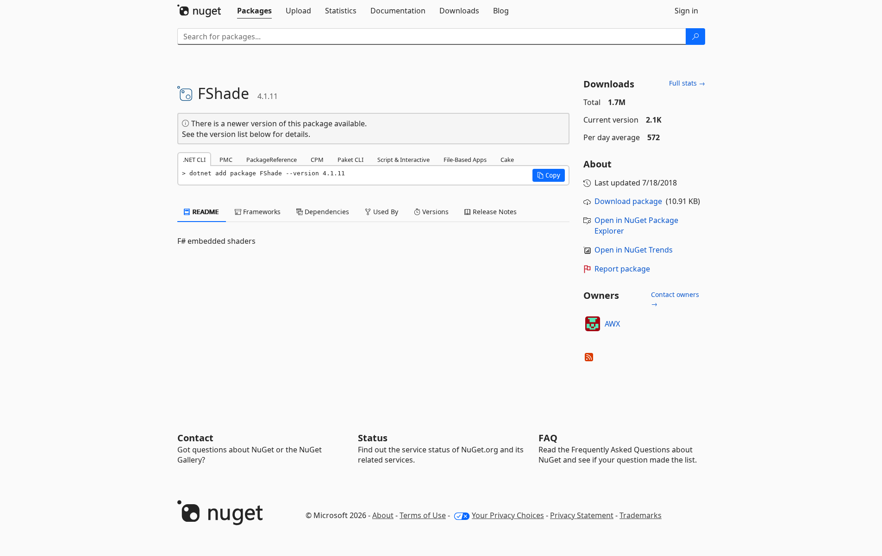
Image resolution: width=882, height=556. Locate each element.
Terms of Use (423, 515)
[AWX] (592, 323)
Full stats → (687, 83)
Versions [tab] (434, 211)
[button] (548, 175)
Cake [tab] (507, 159)
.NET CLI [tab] (194, 159)
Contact (195, 438)
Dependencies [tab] (326, 211)
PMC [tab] (225, 159)
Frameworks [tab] (261, 211)
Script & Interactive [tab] (403, 159)
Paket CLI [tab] (350, 159)
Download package (628, 201)
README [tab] (205, 211)
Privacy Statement (581, 515)
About (383, 515)
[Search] (695, 36)
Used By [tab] (384, 211)
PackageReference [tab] (271, 159)
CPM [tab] (317, 159)
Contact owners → (675, 299)
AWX (612, 324)
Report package (622, 269)
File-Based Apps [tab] (465, 159)
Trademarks (640, 515)
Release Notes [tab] (494, 211)
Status (373, 438)
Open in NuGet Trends (633, 250)
